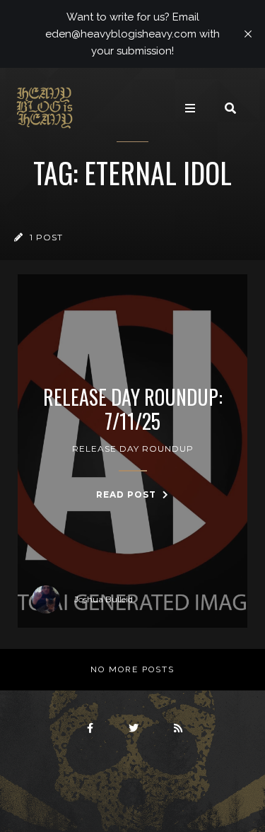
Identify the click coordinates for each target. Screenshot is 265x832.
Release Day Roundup (133, 448)
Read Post (127, 494)
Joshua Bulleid (103, 599)
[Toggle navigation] (190, 108)
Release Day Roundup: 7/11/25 (133, 409)
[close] (248, 34)
